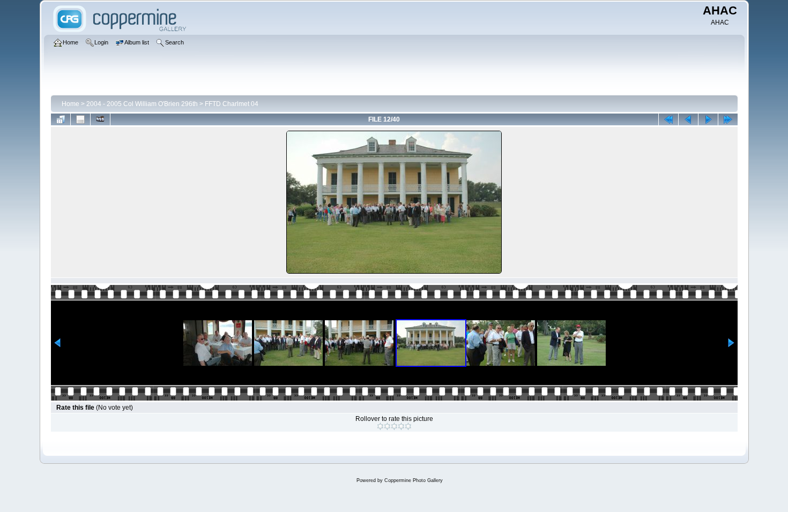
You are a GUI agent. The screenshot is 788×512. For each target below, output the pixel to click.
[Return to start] (668, 119)
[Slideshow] (100, 119)
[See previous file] (688, 119)
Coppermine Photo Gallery (413, 480)
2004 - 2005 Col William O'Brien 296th (142, 104)
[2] (387, 426)
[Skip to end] (728, 119)
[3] (394, 426)
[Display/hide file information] (80, 119)
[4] (401, 426)
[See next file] (708, 119)
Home (70, 104)
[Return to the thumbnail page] (60, 119)
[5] (408, 426)
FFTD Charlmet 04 (231, 104)
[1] (380, 426)
